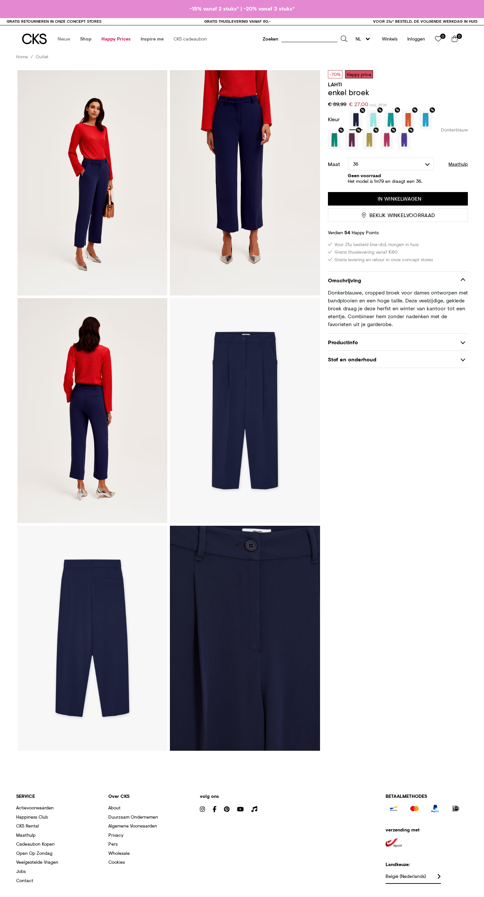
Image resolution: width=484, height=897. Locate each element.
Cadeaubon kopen (35, 843)
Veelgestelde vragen (37, 861)
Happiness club (32, 816)
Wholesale (119, 853)
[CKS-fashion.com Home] (34, 38)
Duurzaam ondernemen (133, 816)
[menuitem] (64, 38)
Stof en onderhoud (352, 359)
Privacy (115, 834)
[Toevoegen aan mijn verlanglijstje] (458, 74)
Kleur (334, 119)
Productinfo (343, 342)
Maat (334, 164)
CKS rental (27, 825)
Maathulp (26, 834)
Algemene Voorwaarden (132, 825)
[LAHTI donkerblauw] (356, 120)
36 (355, 163)
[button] (64, 39)
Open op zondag (34, 853)
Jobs (21, 871)
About (114, 807)
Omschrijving (344, 280)
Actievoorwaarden (35, 807)
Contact (24, 880)
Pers (113, 843)
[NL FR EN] (364, 38)
